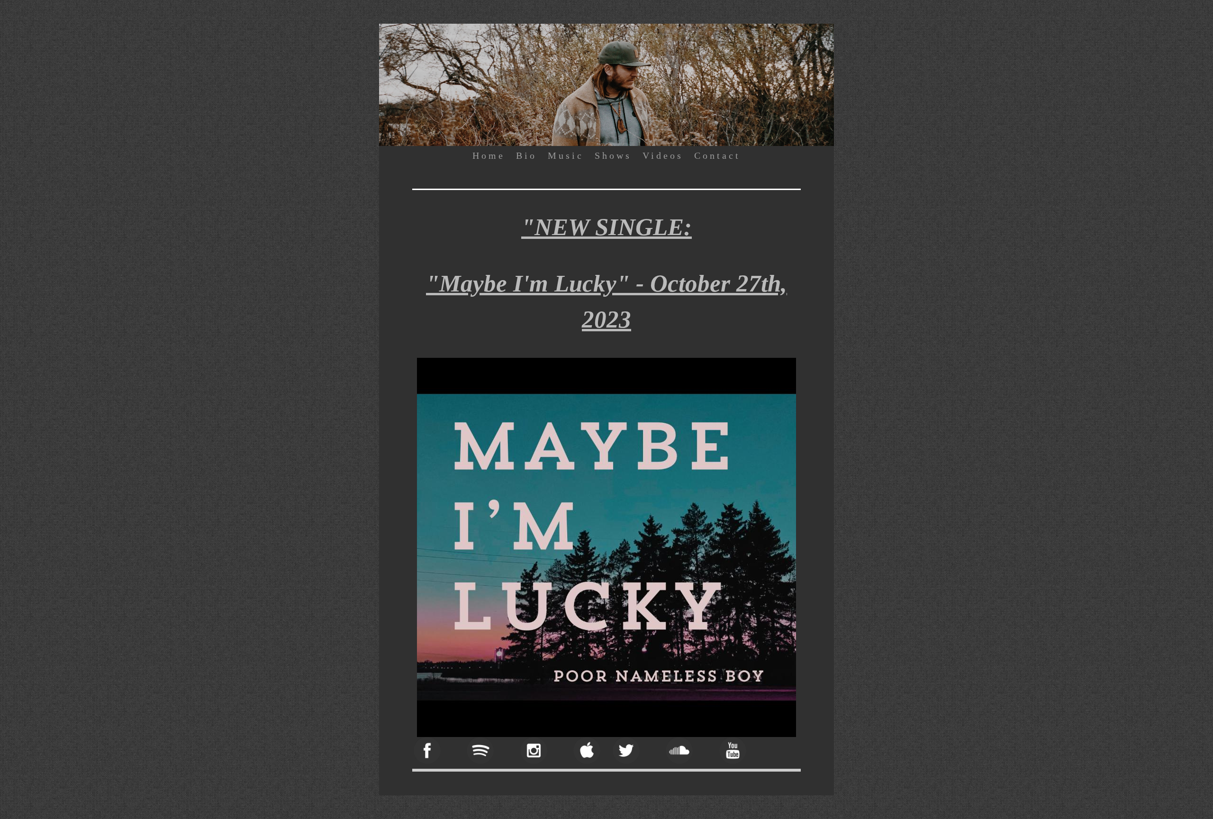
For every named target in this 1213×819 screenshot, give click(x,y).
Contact (717, 155)
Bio (526, 155)
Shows (613, 155)
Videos (663, 155)
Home (488, 155)
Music (566, 155)
